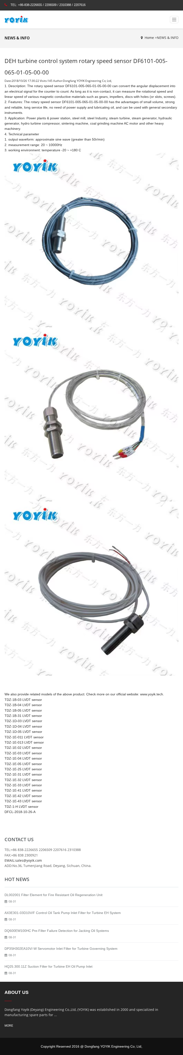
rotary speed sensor (49, 86)
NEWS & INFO (167, 37)
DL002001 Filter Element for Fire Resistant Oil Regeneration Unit (53, 895)
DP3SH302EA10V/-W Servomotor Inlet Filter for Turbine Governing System (61, 948)
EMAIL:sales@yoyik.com (23, 860)
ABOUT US (17, 992)
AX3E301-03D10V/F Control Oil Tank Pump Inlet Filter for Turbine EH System (63, 913)
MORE (9, 1025)
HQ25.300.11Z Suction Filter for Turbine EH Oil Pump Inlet (48, 966)
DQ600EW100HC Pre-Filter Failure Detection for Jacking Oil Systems (57, 931)
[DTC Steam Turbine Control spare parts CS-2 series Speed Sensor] (91, 414)
